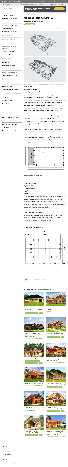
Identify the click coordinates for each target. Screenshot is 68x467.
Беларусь (5, 97)
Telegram (20, 4)
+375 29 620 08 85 (6, 4)
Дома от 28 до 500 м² (8, 15)
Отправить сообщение (29, 4)
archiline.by (5, 459)
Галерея (49, 1)
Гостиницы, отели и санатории (11, 83)
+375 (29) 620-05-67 (8, 454)
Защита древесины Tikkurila (10, 75)
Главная (25, 14)
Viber (16, 4)
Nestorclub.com (22, 463)
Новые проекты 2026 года (9, 18)
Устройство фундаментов (9, 51)
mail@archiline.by (7, 457)
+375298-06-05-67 (28, 220)
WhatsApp (13, 4)
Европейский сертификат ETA (10, 121)
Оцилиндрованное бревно (9, 69)
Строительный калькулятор (10, 54)
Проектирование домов (9, 39)
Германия (5, 103)
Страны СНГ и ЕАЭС (7, 100)
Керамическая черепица (9, 72)
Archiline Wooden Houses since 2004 (14, 1)
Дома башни (6, 127)
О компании (42, 1)
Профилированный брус (9, 65)
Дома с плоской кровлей (9, 21)
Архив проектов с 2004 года (10, 124)
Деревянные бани (7, 28)
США (4, 110)
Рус (62, 1)
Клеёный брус (6, 62)
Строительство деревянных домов (9, 47)
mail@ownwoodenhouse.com (31, 224)
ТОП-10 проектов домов (9, 12)
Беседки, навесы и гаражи (9, 31)
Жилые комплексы (7, 86)
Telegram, (44, 220)
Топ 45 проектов (38, 4)
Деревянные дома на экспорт (10, 89)
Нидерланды (6, 106)
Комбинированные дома (9, 25)
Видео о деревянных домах (10, 117)
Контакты (56, 1)
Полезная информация (9, 130)
